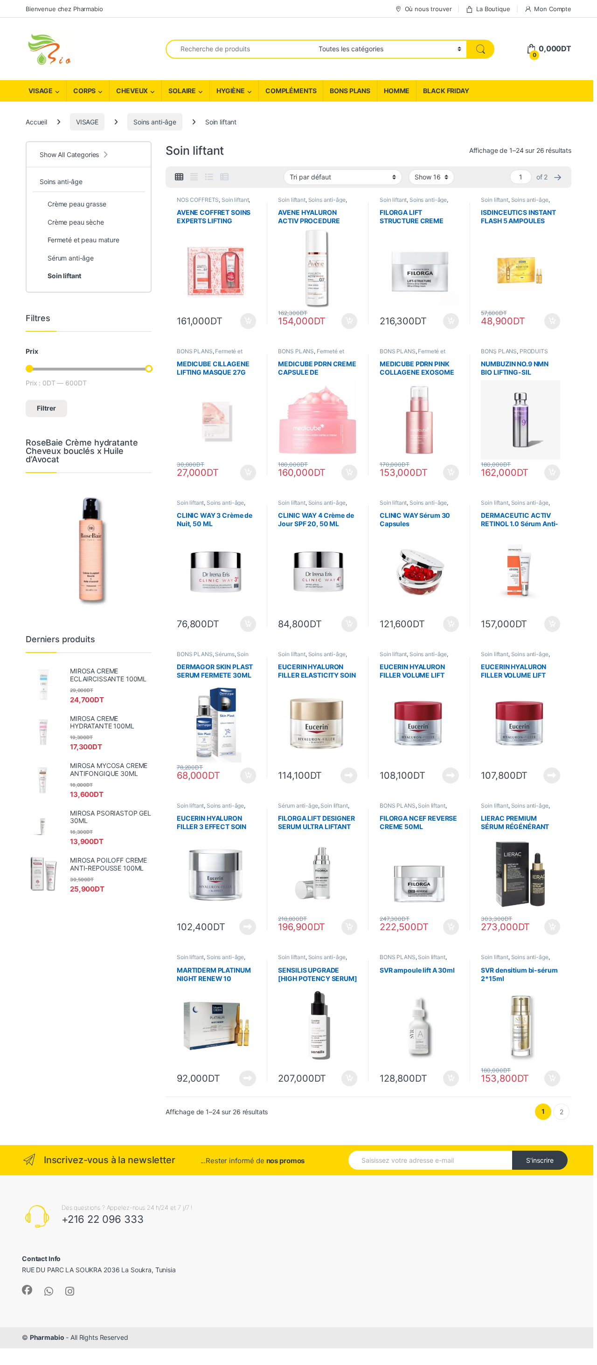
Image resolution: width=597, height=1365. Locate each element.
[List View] (209, 177)
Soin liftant (235, 199)
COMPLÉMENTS (290, 91)
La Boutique (493, 9)
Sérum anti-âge (298, 805)
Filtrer (46, 408)
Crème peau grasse (77, 204)
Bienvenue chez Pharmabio (64, 9)
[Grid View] (179, 177)
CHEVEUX (132, 91)
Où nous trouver (428, 9)
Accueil (36, 122)
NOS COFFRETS (198, 199)
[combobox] (239, 49)
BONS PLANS (350, 91)
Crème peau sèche (76, 222)
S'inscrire (540, 1160)
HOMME (397, 91)
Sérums (224, 654)
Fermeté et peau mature (83, 240)
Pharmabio (47, 1337)
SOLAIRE (182, 91)
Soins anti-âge (154, 122)
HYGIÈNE (230, 91)
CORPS (84, 91)
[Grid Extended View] (194, 177)
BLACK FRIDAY (446, 91)
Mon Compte (552, 9)
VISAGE (40, 91)
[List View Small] (224, 177)
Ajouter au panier (245, 321)
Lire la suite (348, 775)
